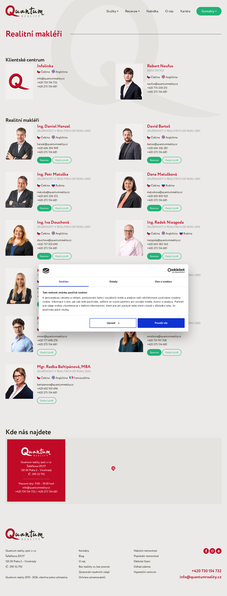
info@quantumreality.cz (51, 78)
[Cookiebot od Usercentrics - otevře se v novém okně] (170, 270)
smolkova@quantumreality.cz (164, 336)
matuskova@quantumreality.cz (164, 192)
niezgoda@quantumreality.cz (163, 240)
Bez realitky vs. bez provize (94, 567)
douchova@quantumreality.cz (54, 240)
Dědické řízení (142, 561)
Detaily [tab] (114, 281)
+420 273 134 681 (47, 86)
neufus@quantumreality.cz (162, 84)
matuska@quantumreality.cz (53, 192)
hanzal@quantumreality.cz (52, 144)
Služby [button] (111, 11)
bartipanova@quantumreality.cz (55, 384)
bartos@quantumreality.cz (162, 144)
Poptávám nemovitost (146, 556)
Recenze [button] (131, 11)
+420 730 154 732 (47, 82)
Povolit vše (161, 323)
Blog (81, 556)
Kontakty (84, 551)
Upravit (111, 323)
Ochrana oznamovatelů (92, 577)
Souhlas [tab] (63, 281)
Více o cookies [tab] (163, 281)
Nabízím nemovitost (145, 551)
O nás (169, 11)
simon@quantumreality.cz (52, 336)
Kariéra (185, 11)
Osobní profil (61, 160)
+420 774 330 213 (157, 88)
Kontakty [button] (208, 11)
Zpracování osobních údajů (94, 572)
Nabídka (152, 11)
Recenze (44, 160)
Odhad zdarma (142, 567)
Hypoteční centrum (145, 572)
